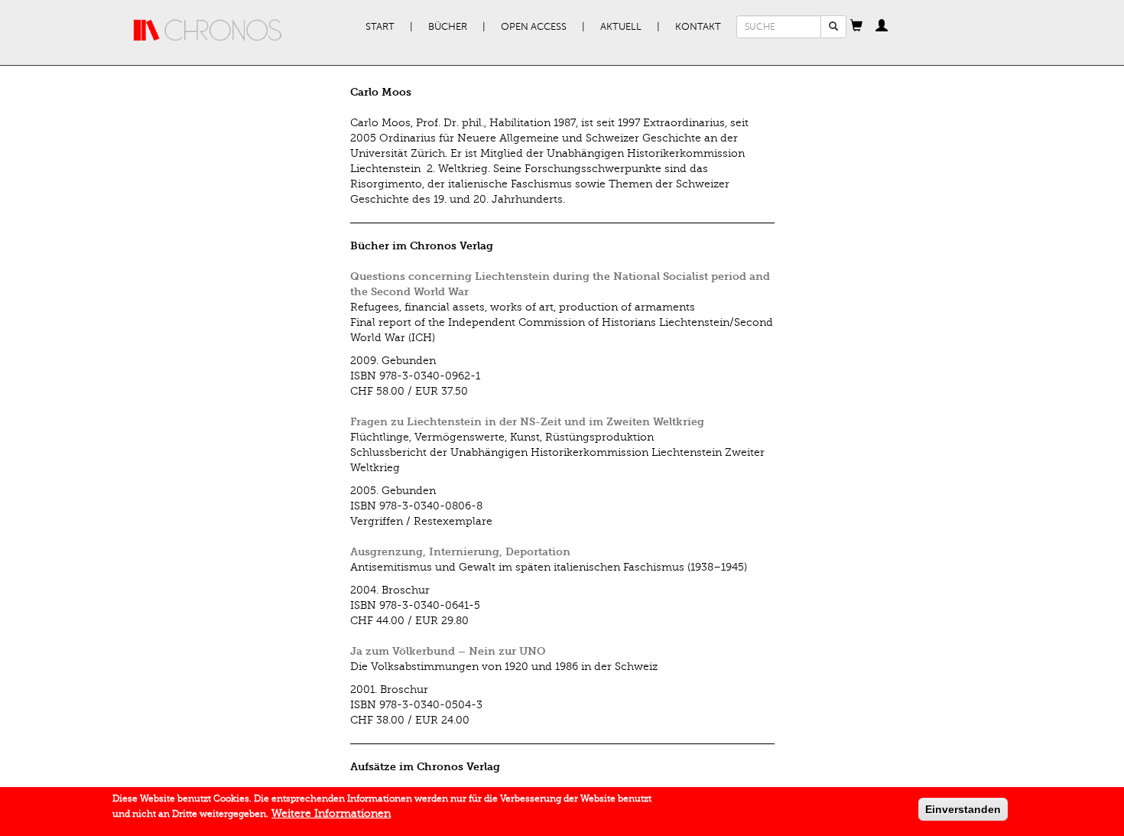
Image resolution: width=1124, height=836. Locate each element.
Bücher (447, 26)
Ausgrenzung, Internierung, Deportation (460, 551)
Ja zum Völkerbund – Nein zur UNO (447, 651)
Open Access (534, 26)
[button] (856, 27)
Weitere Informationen (331, 813)
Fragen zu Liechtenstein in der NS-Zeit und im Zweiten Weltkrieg (527, 421)
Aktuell (621, 26)
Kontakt (698, 26)
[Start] (208, 30)
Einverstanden (963, 809)
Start (380, 26)
